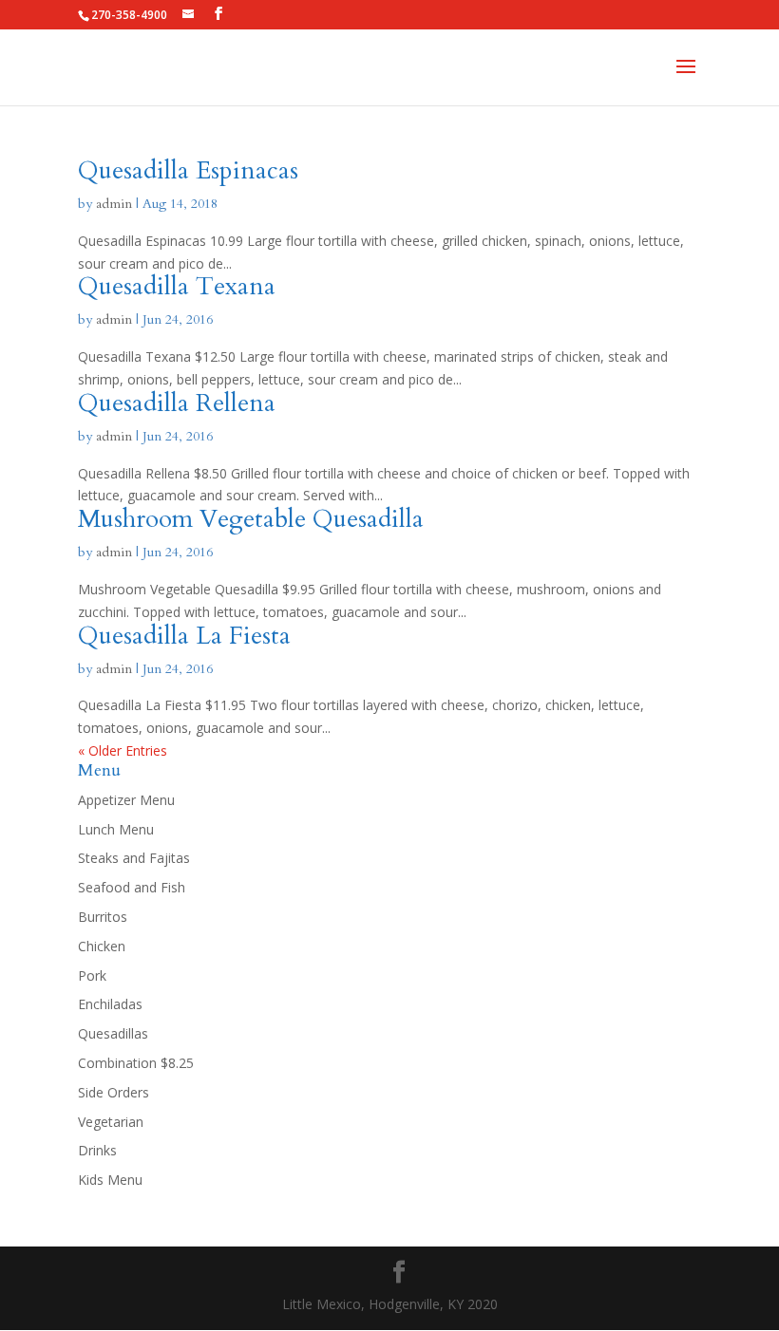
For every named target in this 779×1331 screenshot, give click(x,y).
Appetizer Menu (126, 800)
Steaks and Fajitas (134, 858)
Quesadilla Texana (177, 286)
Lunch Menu (116, 829)
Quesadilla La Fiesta (184, 635)
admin (114, 204)
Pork (92, 975)
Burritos (102, 917)
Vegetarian (110, 1122)
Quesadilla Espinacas (188, 170)
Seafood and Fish (131, 887)
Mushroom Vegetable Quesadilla (251, 518)
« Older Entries (122, 750)
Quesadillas (113, 1033)
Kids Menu (110, 1180)
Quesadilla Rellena (177, 403)
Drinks (97, 1150)
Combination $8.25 (136, 1063)
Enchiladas (110, 1004)
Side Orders (113, 1092)
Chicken (101, 946)
